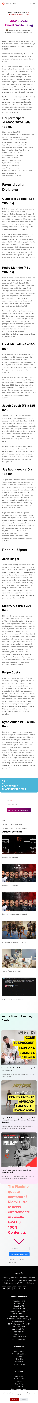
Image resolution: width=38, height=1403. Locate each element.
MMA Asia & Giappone (16, 1316)
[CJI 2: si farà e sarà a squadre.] (19, 987)
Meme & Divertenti (17, 1311)
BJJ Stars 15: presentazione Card (14, 914)
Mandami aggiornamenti (19, 1254)
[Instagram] (14, 1288)
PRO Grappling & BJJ (26, 32)
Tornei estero (17, 1337)
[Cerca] (30, 3)
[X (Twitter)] (9, 1288)
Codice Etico (19, 1379)
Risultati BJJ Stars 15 (10, 886)
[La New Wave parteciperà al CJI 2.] (19, 930)
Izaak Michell (8, 828)
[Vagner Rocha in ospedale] (19, 958)
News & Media (16, 1329)
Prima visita (19, 1359)
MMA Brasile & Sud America (17, 1319)
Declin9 (24, 1399)
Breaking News (19, 1364)
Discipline (17, 1306)
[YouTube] (19, 1288)
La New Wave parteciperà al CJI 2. (15, 942)
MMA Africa (17, 1314)
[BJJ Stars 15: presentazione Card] (19, 901)
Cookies (19, 1356)
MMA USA (16, 1326)
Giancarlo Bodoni (17, 824)
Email (9, 801)
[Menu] (34, 3)
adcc (5, 824)
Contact (19, 1381)
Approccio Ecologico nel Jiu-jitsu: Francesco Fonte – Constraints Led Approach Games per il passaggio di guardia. (19, 1120)
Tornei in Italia (17, 1339)
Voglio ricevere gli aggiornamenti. (18, 810)
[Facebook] (4, 1288)
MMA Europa (17, 1321)
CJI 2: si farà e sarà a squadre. (13, 999)
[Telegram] (24, 1288)
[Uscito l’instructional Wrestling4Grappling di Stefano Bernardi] (19, 1149)
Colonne (17, 1303)
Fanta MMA (17, 1309)
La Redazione (19, 1376)
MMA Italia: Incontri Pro (17, 1324)
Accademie (17, 1301)
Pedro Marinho (21, 828)
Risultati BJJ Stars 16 (10, 857)
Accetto (14, 1399)
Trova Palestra (19, 1362)
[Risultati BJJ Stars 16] (19, 844)
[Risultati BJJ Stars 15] (19, 873)
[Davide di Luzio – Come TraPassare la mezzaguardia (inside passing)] (19, 1047)
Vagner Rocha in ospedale (11, 971)
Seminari (17, 1334)
